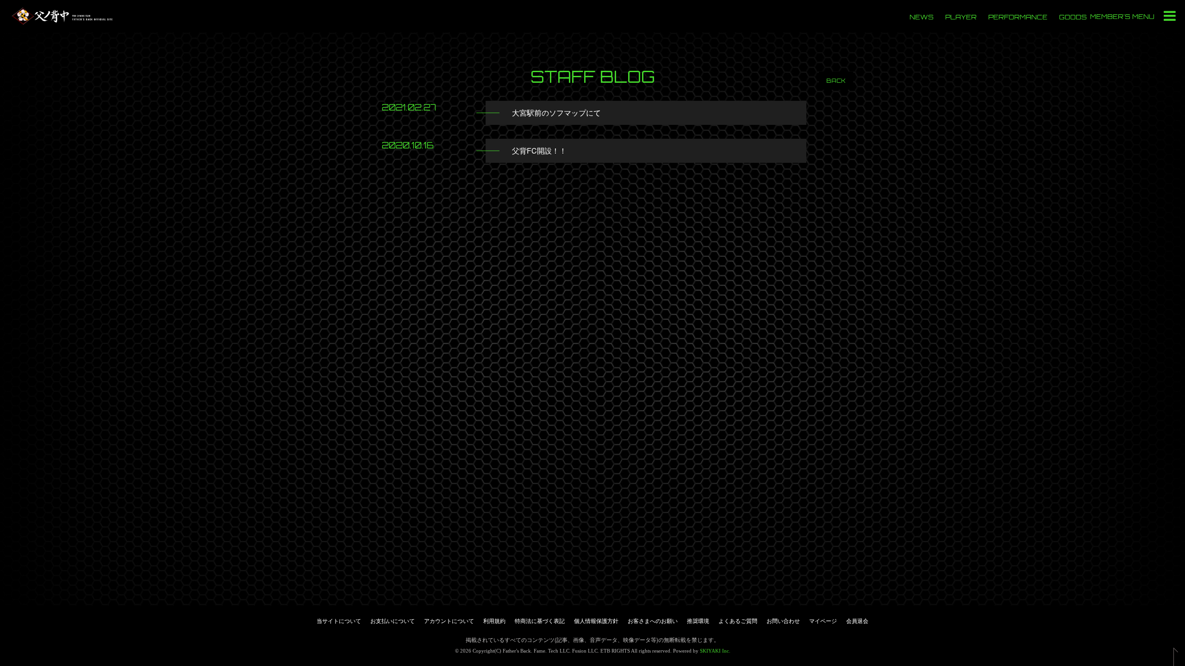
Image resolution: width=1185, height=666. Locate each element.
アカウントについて (449, 620)
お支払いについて (392, 620)
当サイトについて (339, 620)
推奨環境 (698, 620)
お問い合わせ (783, 620)
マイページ (823, 620)
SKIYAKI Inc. (715, 651)
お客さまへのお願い (653, 620)
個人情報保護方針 (596, 620)
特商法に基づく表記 (540, 620)
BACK (836, 80)
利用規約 (494, 620)
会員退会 (857, 620)
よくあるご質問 (737, 620)
